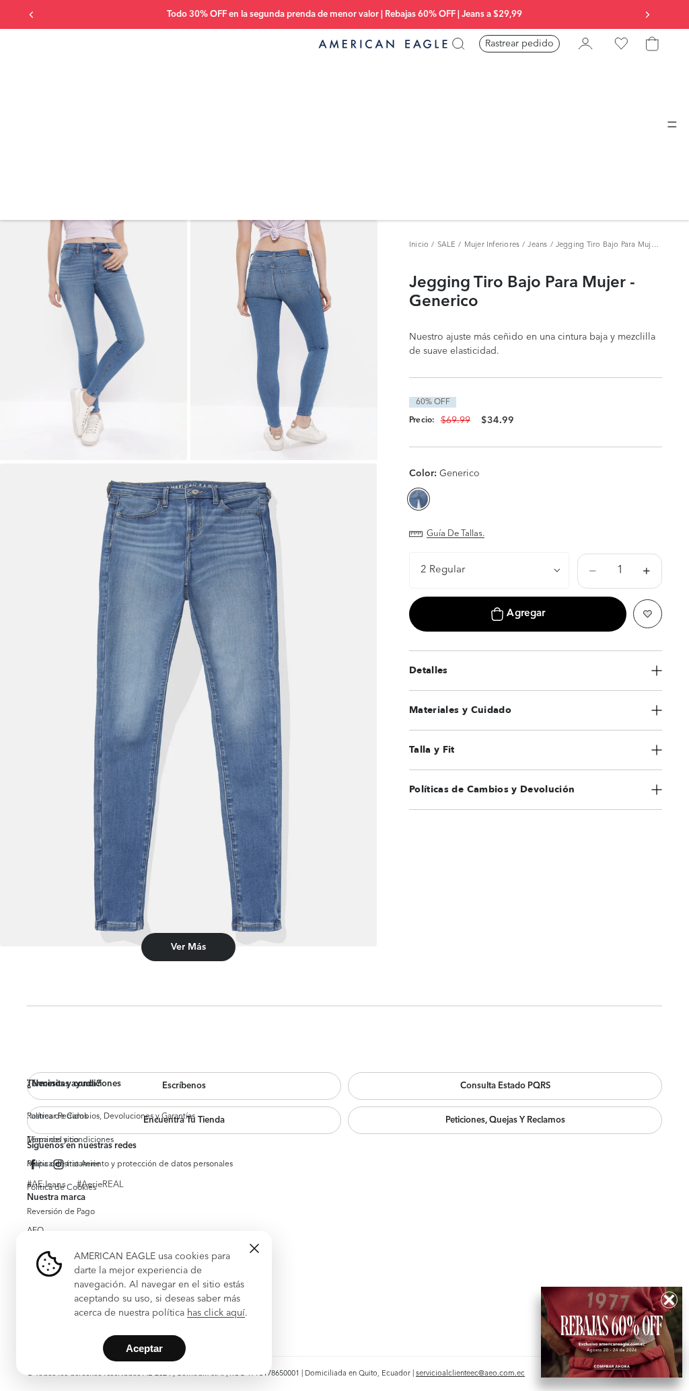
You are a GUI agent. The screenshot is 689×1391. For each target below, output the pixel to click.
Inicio (419, 245)
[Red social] (33, 1164)
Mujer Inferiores (492, 245)
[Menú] (672, 124)
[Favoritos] (621, 44)
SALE (446, 245)
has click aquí (216, 1313)
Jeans (537, 245)
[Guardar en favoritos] (647, 614)
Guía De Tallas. (455, 533)
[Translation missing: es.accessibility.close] (254, 1248)
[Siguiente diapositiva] (647, 15)
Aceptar (144, 1348)
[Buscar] (458, 44)
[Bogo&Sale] (611, 1332)
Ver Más (188, 947)
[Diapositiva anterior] (31, 15)
